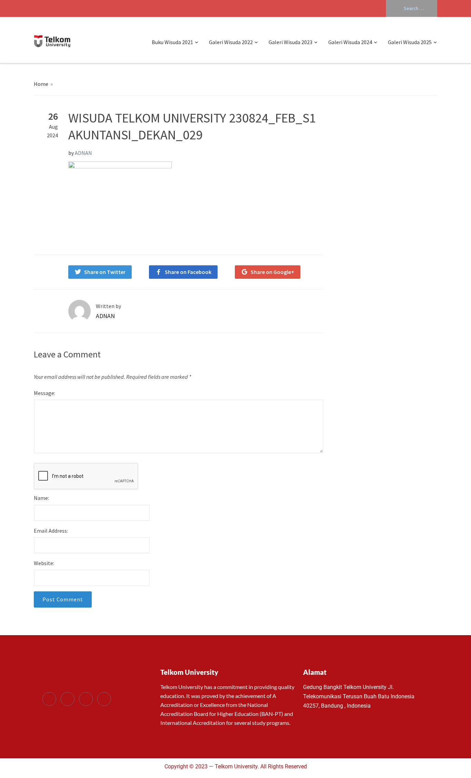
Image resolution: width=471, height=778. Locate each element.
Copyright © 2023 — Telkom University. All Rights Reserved (235, 766)
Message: (44, 393)
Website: (44, 563)
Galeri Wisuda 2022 (231, 42)
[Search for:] (411, 8)
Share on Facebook (188, 271)
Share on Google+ (272, 271)
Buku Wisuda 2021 (172, 42)
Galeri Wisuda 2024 (350, 42)
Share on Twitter (105, 271)
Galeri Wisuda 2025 (410, 42)
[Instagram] (104, 699)
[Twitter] (67, 699)
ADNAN (83, 152)
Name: (41, 497)
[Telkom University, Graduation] (52, 40)
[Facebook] (49, 699)
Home (41, 83)
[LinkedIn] (86, 699)
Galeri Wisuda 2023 (290, 42)
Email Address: (51, 530)
